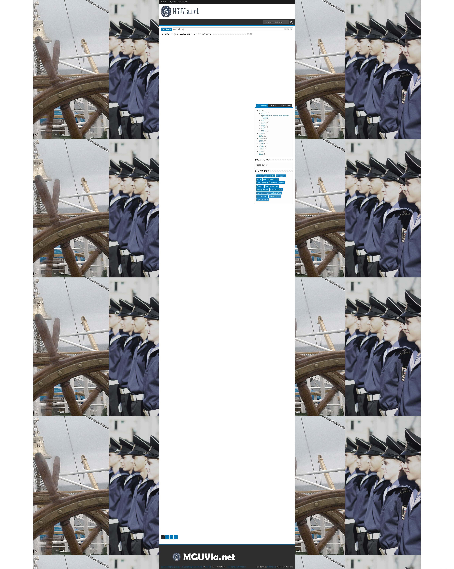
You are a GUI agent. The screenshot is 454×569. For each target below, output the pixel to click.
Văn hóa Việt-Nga (271, 186)
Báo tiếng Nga (228, 91)
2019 (261, 133)
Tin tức (259, 176)
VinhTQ (208, 567)
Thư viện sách (262, 196)
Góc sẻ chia (280, 176)
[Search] (291, 22)
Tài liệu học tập (274, 196)
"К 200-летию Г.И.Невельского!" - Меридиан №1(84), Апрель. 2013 (221, 515)
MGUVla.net (271, 567)
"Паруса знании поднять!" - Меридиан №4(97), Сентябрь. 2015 (217, 109)
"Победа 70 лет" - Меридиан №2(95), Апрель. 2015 (221, 162)
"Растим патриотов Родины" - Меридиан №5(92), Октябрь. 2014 (219, 284)
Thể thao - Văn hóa (277, 183)
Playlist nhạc (217, 65)
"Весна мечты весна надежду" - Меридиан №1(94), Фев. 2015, (220, 235)
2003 (261, 154)
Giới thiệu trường (276, 190)
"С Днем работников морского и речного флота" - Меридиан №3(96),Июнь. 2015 (219, 137)
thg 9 (263, 123)
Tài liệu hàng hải (263, 193)
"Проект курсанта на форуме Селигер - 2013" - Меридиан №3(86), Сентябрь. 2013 (221, 463)
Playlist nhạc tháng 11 (206, 439)
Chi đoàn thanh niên (270, 179)
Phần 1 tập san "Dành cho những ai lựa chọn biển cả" (220, 211)
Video (259, 179)
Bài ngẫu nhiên (286, 105)
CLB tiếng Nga (276, 193)
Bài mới (274, 105)
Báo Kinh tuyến (218, 91)
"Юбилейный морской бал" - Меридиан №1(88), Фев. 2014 (218, 389)
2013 (261, 149)
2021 (261, 111)
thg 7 (263, 128)
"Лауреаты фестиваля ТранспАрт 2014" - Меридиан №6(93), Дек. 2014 (219, 258)
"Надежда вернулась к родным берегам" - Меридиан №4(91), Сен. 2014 (220, 309)
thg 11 (264, 120)
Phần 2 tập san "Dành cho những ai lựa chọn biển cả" (220, 188)
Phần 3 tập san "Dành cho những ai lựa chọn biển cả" (220, 40)
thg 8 (263, 126)
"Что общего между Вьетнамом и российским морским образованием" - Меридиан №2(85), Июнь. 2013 (217, 490)
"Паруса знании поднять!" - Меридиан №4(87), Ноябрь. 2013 (217, 414)
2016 (261, 141)
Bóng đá (260, 186)
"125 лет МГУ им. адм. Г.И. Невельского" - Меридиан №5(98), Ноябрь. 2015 (219, 86)
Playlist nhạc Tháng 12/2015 (209, 62)
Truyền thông (227, 45)
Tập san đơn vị (217, 45)
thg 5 (263, 131)
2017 (261, 138)
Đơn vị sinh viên (262, 190)
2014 (261, 146)
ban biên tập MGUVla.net (237, 567)
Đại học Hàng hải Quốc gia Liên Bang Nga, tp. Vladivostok (182, 567)
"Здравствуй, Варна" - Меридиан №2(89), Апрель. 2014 (219, 363)
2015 (261, 144)
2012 (261, 151)
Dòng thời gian (262, 105)
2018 (261, 136)
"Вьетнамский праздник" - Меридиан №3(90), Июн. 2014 (222, 337)
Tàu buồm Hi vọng (220, 116)
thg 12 (264, 113)
